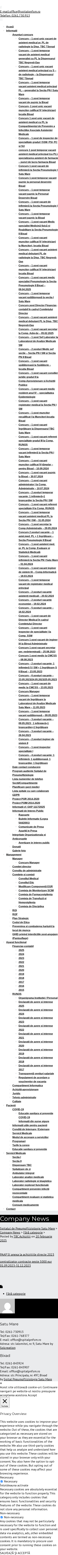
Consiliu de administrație (26, 870)
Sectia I (16, 1157)
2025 (21, 950)
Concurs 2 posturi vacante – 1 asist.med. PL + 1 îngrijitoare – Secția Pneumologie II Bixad (36, 536)
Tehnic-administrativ (24, 1097)
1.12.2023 (24, 1265)
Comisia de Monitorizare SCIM (36, 890)
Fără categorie (16, 1294)
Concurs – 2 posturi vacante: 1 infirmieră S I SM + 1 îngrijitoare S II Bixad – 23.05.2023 (38, 667)
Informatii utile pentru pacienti (29, 1125)
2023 (21, 958)
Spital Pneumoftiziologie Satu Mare (28, 1379)
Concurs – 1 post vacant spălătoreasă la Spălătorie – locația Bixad (35, 365)
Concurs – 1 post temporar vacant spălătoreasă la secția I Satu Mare (36, 297)
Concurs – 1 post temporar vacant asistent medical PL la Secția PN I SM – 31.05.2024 (36, 516)
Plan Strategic (20, 918)
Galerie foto (19, 850)
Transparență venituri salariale (36, 1073)
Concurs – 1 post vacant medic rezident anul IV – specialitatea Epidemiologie (37, 393)
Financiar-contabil (23, 946)
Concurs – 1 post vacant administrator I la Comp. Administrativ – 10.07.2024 (34, 484)
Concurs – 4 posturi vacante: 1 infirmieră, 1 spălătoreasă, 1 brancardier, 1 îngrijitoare (36, 759)
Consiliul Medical (29, 878)
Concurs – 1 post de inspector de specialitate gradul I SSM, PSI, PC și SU (38, 142)
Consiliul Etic (26, 882)
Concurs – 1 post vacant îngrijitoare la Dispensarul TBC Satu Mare (36, 428)
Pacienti (11, 1105)
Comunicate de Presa (31, 826)
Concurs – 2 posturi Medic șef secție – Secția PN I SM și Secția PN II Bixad (37, 353)
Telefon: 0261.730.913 (15, 15)
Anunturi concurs (22, 34)
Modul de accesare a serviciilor (30, 1137)
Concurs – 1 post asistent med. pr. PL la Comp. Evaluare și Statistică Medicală (37, 548)
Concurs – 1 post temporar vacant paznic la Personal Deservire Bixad (34, 194)
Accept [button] (32, 1395)
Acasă (10, 26)
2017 (21, 982)
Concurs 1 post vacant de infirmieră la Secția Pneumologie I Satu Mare (38, 170)
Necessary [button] (6, 1477)
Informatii (11, 30)
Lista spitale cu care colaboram (30, 791)
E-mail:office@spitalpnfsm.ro (20, 11)
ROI (14, 910)
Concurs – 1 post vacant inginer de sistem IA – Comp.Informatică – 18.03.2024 (37, 572)
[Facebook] (1, 7)
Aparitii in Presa (28, 830)
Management (13, 854)
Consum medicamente (25, 1205)
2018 (21, 978)
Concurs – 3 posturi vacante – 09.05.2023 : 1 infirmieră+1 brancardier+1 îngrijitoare (36, 723)
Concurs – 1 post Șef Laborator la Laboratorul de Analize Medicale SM (38, 341)
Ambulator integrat (23, 1173)
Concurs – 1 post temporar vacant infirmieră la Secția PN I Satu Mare (36, 452)
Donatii (16, 846)
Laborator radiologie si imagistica (32, 1181)
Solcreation (7, 1348)
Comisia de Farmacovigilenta (36, 894)
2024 (21, 954)
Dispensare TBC (22, 1165)
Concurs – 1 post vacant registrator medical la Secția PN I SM (37, 405)
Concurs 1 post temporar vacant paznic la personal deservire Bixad (37, 182)
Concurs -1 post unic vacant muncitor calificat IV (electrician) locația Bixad (37, 110)
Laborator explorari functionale (30, 1185)
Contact (10, 1209)
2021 (21, 966)
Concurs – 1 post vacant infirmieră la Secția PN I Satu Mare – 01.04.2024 (38, 560)
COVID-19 (18, 1109)
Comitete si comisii (23, 874)
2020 (21, 970)
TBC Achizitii (22, 1236)
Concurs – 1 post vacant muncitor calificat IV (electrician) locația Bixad (37, 269)
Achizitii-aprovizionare (25, 1089)
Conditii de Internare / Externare (30, 1129)
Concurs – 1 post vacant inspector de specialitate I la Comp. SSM (35, 631)
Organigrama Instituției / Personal (38, 998)
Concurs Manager (29, 691)
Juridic (16, 1093)
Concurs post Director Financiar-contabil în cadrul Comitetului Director (38, 309)
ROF (15, 914)
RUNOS (16, 994)
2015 (21, 990)
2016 (21, 986)
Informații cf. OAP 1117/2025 (28, 807)
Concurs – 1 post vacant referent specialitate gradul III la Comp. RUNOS (38, 440)
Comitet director (21, 866)
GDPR (16, 795)
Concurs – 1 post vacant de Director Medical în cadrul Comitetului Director (35, 620)
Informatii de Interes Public (28, 811)
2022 (21, 962)
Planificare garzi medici (25, 787)
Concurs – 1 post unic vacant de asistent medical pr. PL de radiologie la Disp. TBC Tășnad (37, 42)
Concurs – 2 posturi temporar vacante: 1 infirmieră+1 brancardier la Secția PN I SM (36, 496)
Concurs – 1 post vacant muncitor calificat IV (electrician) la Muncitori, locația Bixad (37, 241)
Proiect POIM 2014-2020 (26, 803)
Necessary (10, 1481)
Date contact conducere (26, 767)
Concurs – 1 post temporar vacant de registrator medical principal (36, 584)
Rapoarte (24, 815)
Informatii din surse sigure (34, 1121)
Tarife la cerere (21, 1145)
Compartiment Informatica (27, 1085)
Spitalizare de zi (21, 1169)
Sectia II (16, 1161)
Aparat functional (16, 942)
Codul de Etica (21, 922)
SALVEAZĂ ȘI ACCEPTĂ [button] (15, 1553)
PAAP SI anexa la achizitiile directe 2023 (27, 1254)
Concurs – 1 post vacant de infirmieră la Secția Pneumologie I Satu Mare (38, 206)
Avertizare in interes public (34, 842)
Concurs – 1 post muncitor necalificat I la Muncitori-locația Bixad (36, 417)
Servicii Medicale (22, 1133)
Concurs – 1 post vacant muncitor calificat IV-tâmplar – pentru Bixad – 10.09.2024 (36, 464)
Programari (19, 1141)
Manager (17, 858)
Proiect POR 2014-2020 (25, 799)
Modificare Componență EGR (36, 886)
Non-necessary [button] (10, 1513)
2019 (21, 974)
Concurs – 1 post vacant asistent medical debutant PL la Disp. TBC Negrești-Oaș (38, 321)
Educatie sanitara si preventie (29, 1149)
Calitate (16, 1101)
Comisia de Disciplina (31, 906)
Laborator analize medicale (28, 1177)
